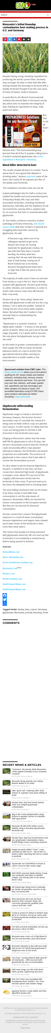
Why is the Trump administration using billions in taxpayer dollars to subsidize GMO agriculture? (28, 816)
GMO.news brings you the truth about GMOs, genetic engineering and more (27, 970)
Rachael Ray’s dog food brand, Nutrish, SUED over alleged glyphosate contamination (28, 804)
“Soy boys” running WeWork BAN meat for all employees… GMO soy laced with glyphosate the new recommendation (29, 960)
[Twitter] (25, 599)
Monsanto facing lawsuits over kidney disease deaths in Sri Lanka (27, 782)
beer (27, 609)
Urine (45, 612)
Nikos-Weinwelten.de (13, 557)
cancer (33, 609)
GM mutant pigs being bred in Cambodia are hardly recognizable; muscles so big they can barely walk (29, 889)
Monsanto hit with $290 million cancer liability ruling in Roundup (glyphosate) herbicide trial (28, 828)
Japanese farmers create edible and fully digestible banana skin (29, 992)
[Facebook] (25, 595)
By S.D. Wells (25, 859)
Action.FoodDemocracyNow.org (17, 562)
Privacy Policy (25, 1028)
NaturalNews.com (11, 552)
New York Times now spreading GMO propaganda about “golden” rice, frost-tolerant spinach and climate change (28, 981)
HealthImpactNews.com (14, 584)
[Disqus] (25, 659)
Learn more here (22, 397)
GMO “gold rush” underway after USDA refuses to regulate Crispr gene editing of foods (29, 793)
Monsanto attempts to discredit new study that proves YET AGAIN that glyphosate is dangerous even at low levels (29, 948)
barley (21, 609)
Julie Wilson (19, 35)
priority (28, 612)
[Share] (25, 604)
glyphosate (8, 612)
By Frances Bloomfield (28, 894)
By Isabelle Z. (25, 786)
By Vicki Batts (25, 941)
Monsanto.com (10, 568)
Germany (42, 609)
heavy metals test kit (14, 372)
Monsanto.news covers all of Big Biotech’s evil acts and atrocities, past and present (29, 937)
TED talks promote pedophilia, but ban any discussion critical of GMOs (30, 928)
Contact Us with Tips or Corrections (25, 1017)
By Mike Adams (26, 833)
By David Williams (26, 996)
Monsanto (19, 612)
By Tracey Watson (27, 776)
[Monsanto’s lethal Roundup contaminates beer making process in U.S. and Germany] (25, 9)
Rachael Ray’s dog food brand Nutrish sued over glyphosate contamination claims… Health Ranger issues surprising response (30, 840)
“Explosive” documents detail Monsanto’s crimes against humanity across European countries (29, 771)
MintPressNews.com (12, 579)
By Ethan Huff (25, 932)
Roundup (37, 612)
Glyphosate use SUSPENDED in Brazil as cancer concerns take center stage (28, 865)
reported (30, 176)
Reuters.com (9, 573)
